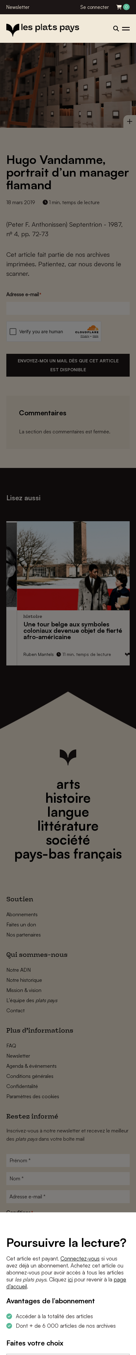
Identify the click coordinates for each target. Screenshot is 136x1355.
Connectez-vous (80, 1258)
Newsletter (17, 7)
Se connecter (94, 7)
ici (70, 1279)
